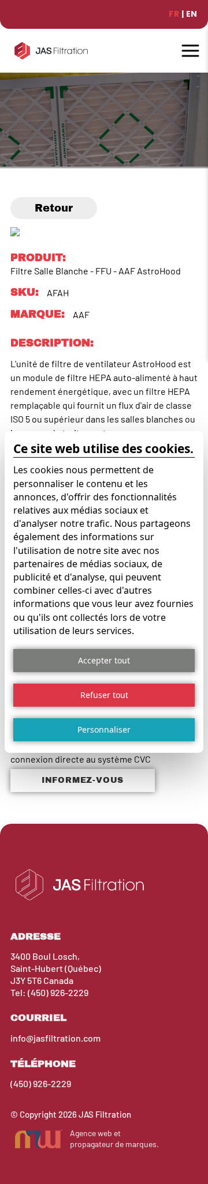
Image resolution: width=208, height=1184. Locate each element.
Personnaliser (104, 729)
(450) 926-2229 (58, 992)
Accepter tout (104, 660)
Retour (54, 208)
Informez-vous (83, 780)
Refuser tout (104, 694)
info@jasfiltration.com (55, 1037)
